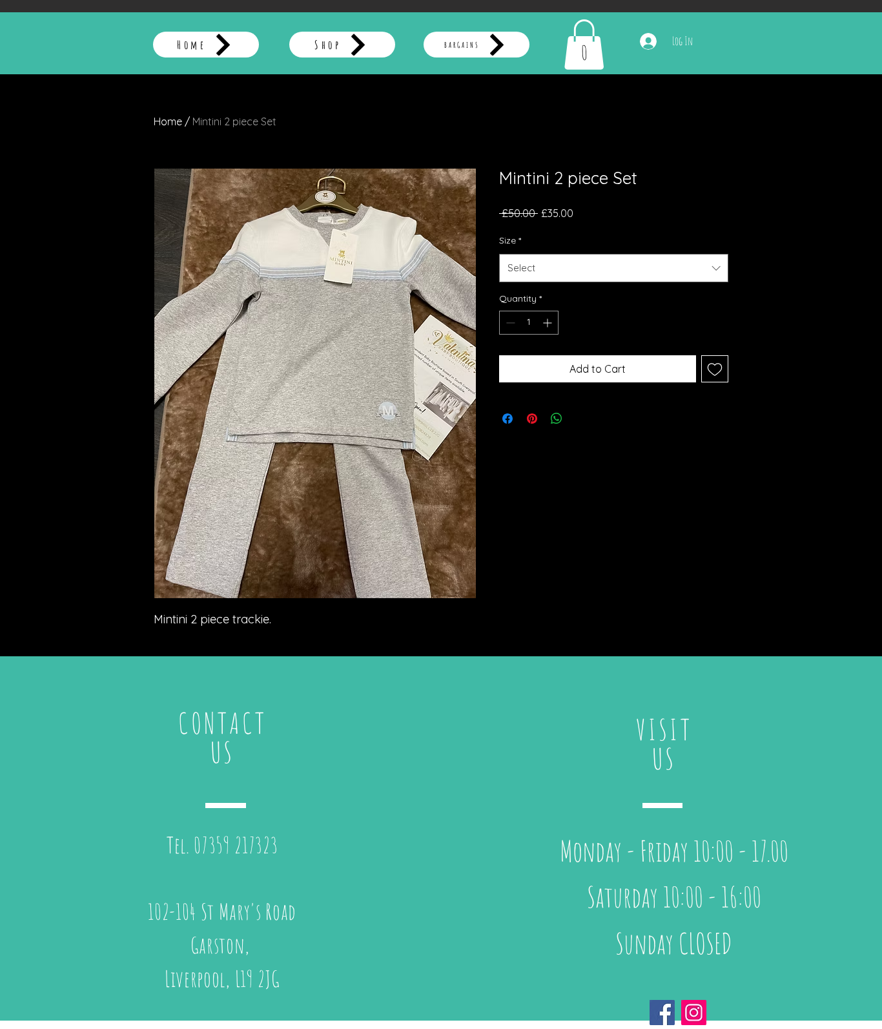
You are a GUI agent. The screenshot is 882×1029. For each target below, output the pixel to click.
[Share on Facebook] (507, 418)
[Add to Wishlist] (714, 368)
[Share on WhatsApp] (556, 418)
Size (510, 240)
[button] (584, 44)
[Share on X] (581, 418)
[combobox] (613, 268)
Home (168, 121)
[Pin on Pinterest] (532, 418)
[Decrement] (509, 322)
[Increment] (548, 322)
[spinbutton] (528, 322)
